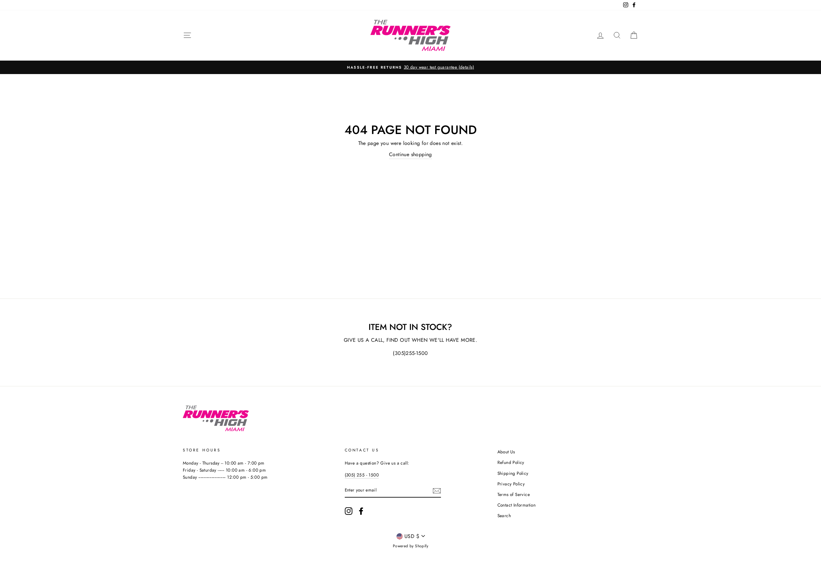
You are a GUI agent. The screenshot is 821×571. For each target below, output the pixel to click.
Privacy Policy (511, 484)
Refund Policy (510, 462)
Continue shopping (410, 154)
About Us (506, 452)
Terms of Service (513, 494)
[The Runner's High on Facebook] (361, 511)
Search (504, 515)
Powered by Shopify (410, 546)
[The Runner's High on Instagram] (348, 511)
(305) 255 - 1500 (362, 475)
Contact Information (516, 505)
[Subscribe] (437, 490)
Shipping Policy (513, 473)
